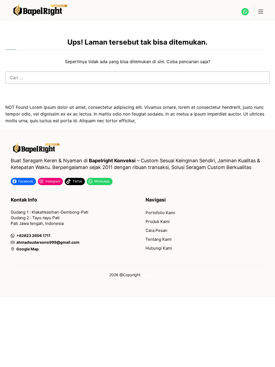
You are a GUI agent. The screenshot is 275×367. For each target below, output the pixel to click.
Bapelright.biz (154, 274)
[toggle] (260, 11)
